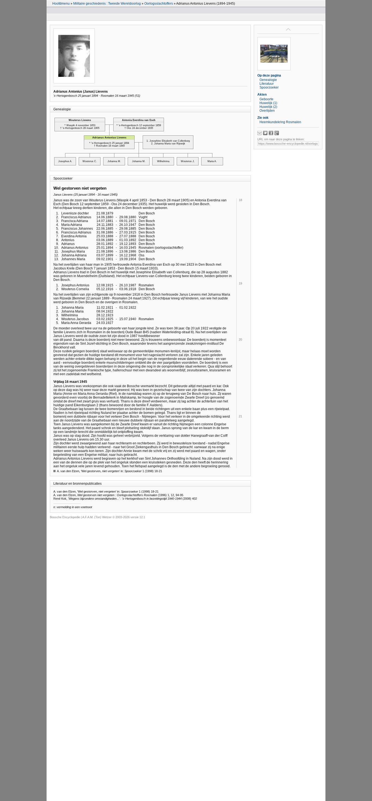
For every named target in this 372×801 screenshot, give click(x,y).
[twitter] (265, 133)
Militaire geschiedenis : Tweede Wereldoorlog (107, 3)
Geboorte (266, 99)
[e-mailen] (259, 133)
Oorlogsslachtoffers (158, 3)
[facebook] (271, 133)
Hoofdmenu (61, 3)
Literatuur (267, 84)
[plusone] (277, 133)
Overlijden (267, 111)
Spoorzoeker (269, 87)
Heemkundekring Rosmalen (280, 122)
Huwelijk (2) (268, 107)
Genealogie (268, 80)
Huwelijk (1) (268, 103)
